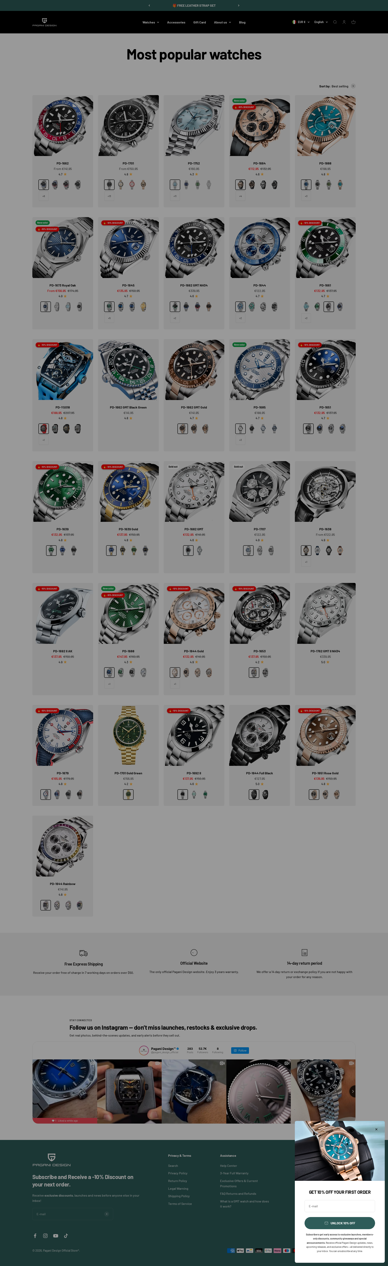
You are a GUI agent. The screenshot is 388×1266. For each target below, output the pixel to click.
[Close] (376, 1129)
